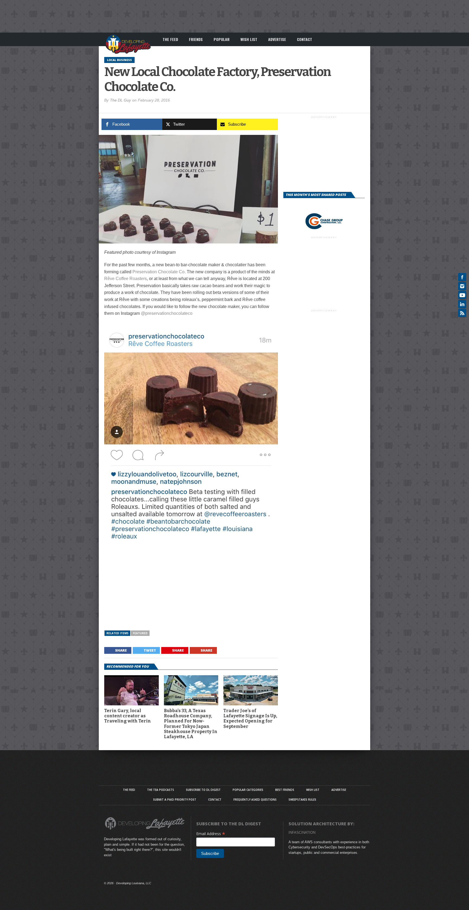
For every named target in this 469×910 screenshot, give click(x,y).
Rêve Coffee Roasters (125, 278)
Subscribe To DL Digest (203, 789)
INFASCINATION (302, 832)
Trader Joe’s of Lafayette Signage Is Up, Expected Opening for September (250, 718)
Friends (196, 39)
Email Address (210, 833)
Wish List (248, 39)
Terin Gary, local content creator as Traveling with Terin (127, 716)
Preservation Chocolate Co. (159, 271)
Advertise (277, 39)
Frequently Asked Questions (255, 799)
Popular (222, 39)
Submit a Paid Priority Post (174, 799)
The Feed (170, 39)
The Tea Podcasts (160, 789)
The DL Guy (120, 100)
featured (140, 633)
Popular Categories (248, 789)
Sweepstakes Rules (302, 799)
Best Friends (284, 789)
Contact (304, 39)
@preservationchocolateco (166, 313)
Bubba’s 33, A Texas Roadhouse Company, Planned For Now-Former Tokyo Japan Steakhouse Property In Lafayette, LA (190, 723)
